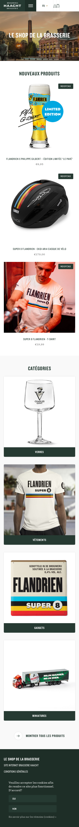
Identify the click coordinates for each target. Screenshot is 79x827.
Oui (14, 798)
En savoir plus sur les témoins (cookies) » (32, 816)
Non (14, 808)
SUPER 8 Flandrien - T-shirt (39, 339)
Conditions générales (16, 771)
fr (43, 6)
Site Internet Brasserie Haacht (21, 765)
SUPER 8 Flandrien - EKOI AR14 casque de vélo (39, 249)
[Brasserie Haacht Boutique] (12, 5)
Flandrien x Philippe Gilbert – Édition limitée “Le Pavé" (39, 159)
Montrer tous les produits (45, 736)
